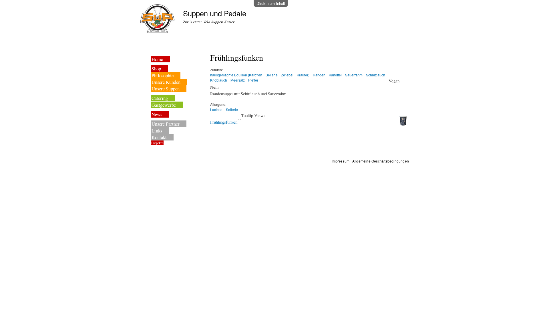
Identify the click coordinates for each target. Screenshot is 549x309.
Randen (319, 74)
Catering (160, 98)
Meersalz (237, 80)
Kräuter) (303, 74)
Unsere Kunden (166, 82)
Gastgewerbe (164, 105)
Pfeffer (253, 80)
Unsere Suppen (166, 88)
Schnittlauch (375, 74)
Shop (156, 68)
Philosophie (163, 75)
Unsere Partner (166, 123)
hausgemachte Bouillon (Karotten (236, 74)
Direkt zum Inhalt (270, 3)
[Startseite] (158, 19)
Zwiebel (287, 74)
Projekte (157, 142)
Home (157, 59)
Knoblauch (218, 80)
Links (157, 130)
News (157, 114)
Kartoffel (335, 74)
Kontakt (159, 137)
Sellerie (272, 74)
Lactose (216, 109)
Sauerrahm (354, 74)
